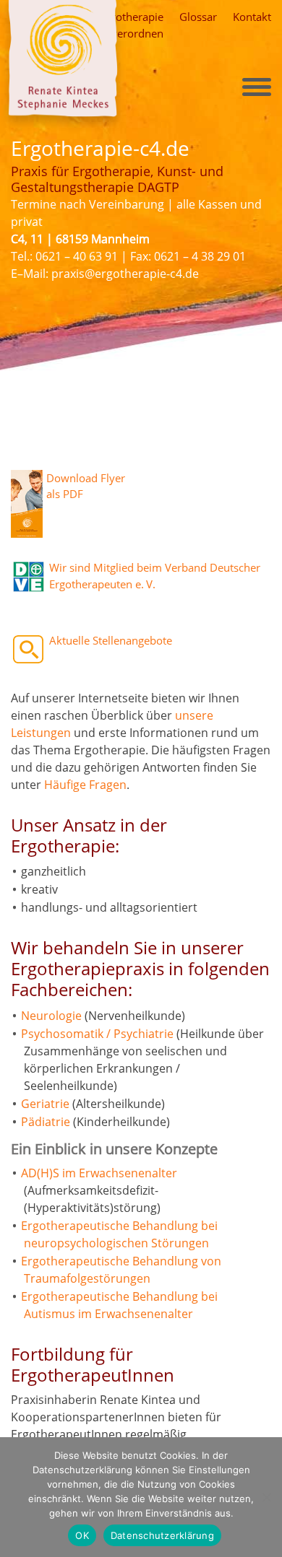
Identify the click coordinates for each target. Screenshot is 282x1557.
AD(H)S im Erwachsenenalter (99, 1173)
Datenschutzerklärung (162, 1535)
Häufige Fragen (85, 785)
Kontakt (252, 16)
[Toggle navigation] (256, 87)
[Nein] (265, 1495)
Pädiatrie (45, 1122)
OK (82, 1535)
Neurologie (51, 1016)
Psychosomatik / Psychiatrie (97, 1034)
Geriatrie (45, 1104)
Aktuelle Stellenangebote (110, 640)
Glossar (198, 16)
